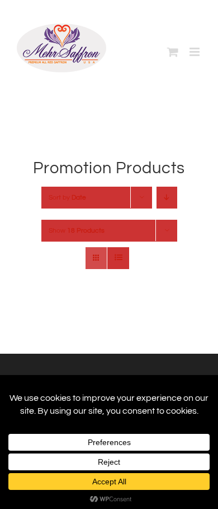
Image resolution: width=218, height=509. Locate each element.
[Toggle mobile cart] (172, 52)
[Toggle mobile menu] (195, 52)
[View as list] (118, 258)
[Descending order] (167, 197)
